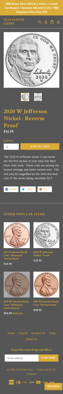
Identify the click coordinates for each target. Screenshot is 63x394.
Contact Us (38, 333)
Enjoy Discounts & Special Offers (31, 349)
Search (23, 333)
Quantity (8, 140)
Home (11, 333)
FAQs (52, 333)
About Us (31, 339)
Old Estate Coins (14, 22)
